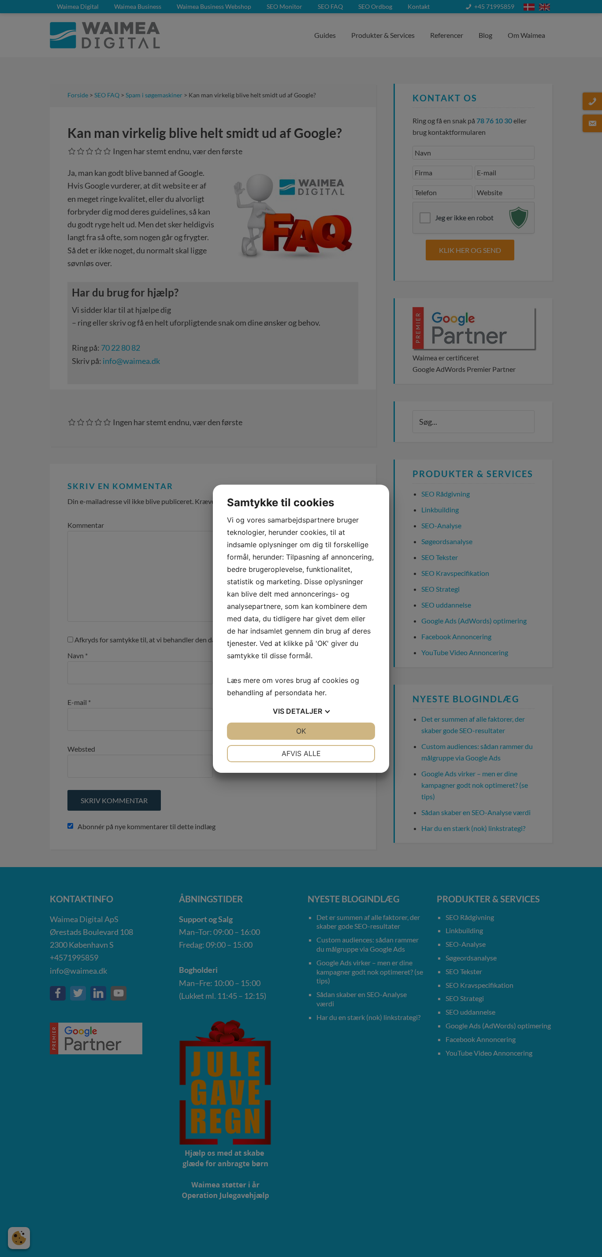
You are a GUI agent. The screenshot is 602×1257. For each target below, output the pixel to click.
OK (301, 731)
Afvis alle (301, 753)
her (320, 692)
